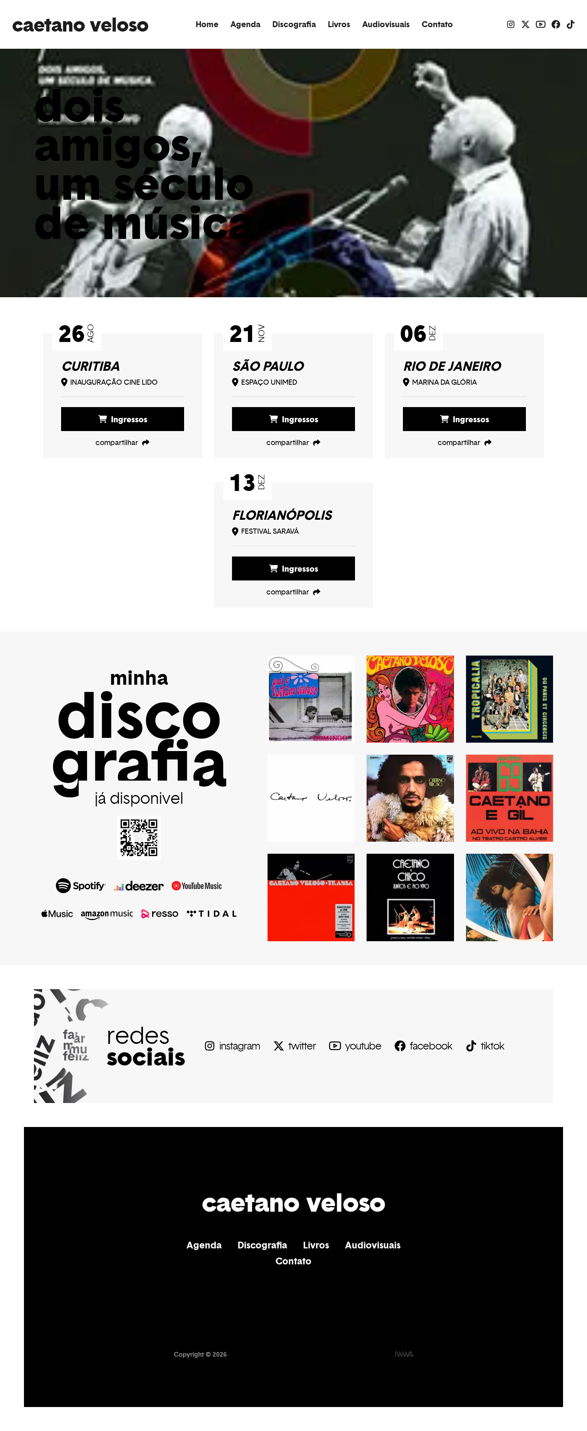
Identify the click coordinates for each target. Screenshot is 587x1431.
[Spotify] (81, 886)
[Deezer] (139, 886)
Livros (339, 24)
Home (207, 24)
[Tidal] (211, 914)
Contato (437, 24)
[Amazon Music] (107, 913)
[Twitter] (525, 24)
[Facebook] (555, 24)
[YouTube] (540, 24)
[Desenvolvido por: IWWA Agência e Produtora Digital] (404, 1354)
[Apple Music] (57, 914)
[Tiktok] (570, 24)
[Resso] (159, 913)
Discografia (294, 24)
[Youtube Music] (197, 886)
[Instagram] (510, 24)
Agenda (245, 24)
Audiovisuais (386, 24)
